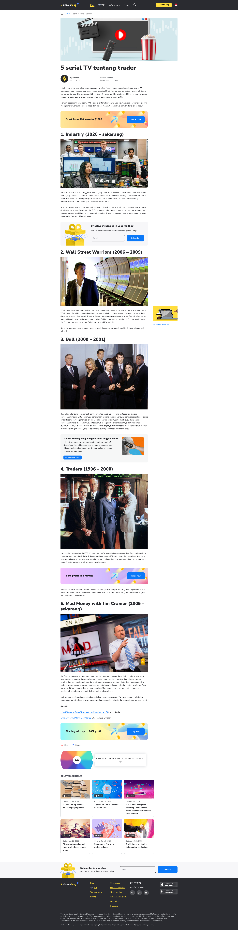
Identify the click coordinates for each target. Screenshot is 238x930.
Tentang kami (114, 5)
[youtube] (146, 892)
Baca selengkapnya (72, 457)
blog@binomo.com (137, 887)
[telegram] (132, 892)
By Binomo (74, 77)
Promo (126, 5)
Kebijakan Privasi (117, 887)
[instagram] (139, 892)
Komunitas (115, 901)
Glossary (114, 906)
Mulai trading (116, 892)
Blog (92, 5)
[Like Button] (61, 745)
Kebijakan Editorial (118, 896)
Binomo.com (115, 883)
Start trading (164, 5)
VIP (102, 5)
